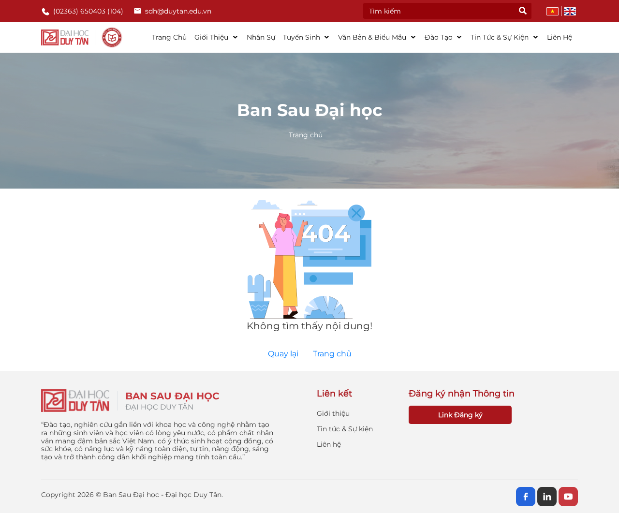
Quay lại (283, 353)
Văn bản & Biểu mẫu (373, 37)
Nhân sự (261, 37)
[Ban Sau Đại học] (82, 37)
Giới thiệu (212, 37)
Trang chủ (169, 37)
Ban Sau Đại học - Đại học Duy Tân (162, 494)
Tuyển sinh (302, 37)
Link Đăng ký (460, 414)
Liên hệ (559, 37)
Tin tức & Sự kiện (501, 37)
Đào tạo (440, 37)
